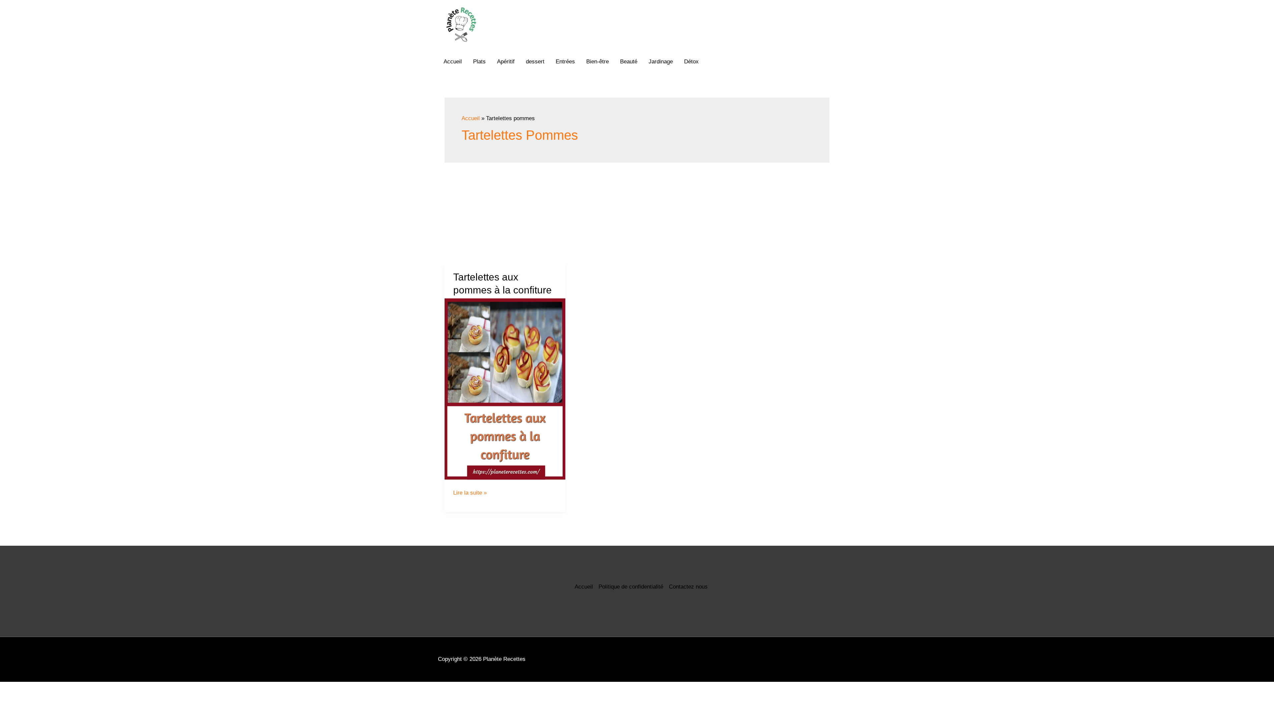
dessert (535, 61)
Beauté (628, 61)
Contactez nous (688, 587)
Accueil (453, 61)
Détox (691, 61)
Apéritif (506, 61)
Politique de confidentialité (631, 587)
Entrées (565, 61)
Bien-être (597, 61)
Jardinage (661, 61)
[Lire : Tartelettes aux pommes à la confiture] (505, 389)
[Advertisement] (637, 212)
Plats (479, 61)
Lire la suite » (470, 493)
